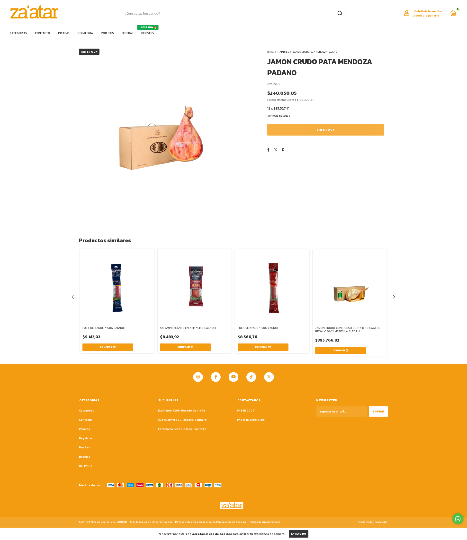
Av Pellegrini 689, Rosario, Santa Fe (182, 420)
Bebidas (127, 33)
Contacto (42, 33)
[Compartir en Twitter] (275, 150)
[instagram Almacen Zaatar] (198, 377)
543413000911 (246, 410)
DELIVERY (147, 33)
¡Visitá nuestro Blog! (251, 420)
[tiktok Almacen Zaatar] (251, 377)
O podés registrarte (426, 15)
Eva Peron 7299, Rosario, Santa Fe (181, 410)
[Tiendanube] (373, 522)
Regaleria (85, 33)
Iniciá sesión (432, 11)
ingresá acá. (240, 522)
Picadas (64, 33)
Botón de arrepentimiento (265, 522)
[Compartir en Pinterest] (283, 150)
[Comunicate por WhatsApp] (457, 518)
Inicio (270, 52)
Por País (107, 33)
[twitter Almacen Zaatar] (269, 377)
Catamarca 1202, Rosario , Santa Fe (182, 429)
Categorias (18, 33)
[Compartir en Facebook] (268, 150)
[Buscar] (340, 13)
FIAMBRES (283, 52)
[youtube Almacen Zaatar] (233, 377)
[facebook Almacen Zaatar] (216, 377)
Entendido (298, 534)
